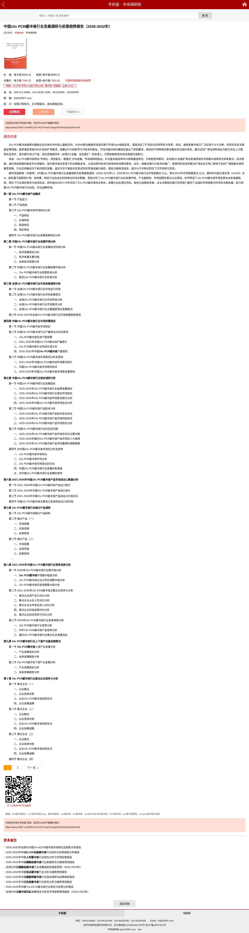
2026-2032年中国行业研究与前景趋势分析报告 (42, 852)
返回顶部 (124, 903)
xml (139, 929)
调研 (19, 173)
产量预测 (53, 351)
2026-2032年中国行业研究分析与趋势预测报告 (39, 881)
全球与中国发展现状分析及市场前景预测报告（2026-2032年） (48, 891)
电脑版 (187, 913)
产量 (47, 331)
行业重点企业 (28, 678)
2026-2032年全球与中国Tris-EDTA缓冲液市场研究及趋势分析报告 (43, 847)
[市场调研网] (245, 4)
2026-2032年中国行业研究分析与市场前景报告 (39, 857)
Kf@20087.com (23, 98)
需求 (59, 398)
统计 (68, 490)
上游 (28, 646)
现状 (103, 182)
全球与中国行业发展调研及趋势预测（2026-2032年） (44, 867)
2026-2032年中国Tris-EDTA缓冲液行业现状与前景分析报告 (39, 886)
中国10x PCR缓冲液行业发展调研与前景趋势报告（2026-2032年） (75, 173)
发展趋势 (29, 672)
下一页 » (33, 767)
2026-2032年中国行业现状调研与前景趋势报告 (40, 876)
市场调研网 (132, 5)
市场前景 (220, 177)
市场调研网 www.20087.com (122, 929)
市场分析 (42, 458)
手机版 (113, 5)
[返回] (3, 4)
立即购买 (14, 111)
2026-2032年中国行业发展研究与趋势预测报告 (40, 862)
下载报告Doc (73, 112)
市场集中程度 (35, 575)
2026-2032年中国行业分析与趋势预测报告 (36, 872)
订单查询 (43, 112)
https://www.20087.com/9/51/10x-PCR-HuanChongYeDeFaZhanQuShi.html (43, 127)
